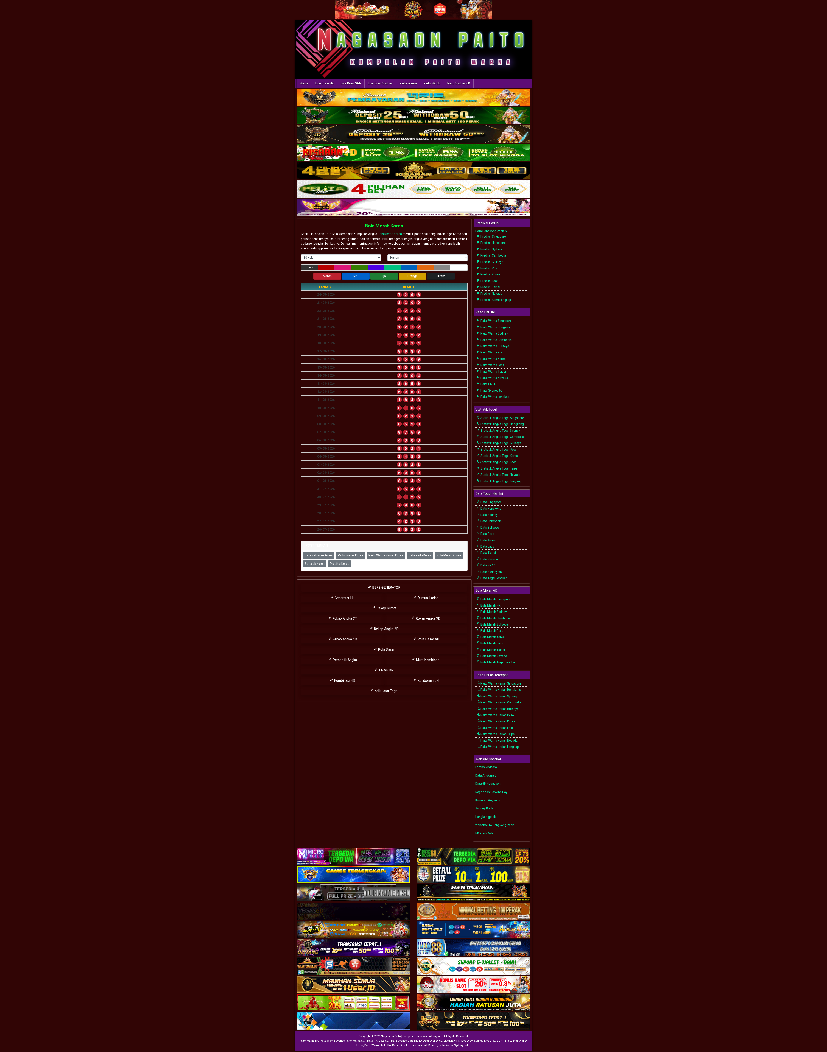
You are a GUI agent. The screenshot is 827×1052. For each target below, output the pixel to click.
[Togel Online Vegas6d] (353, 911)
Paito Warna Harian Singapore (500, 683)
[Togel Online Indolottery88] (473, 948)
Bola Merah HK (490, 605)
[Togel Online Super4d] (413, 134)
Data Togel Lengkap (493, 578)
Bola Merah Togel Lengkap (498, 662)
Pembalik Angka (344, 660)
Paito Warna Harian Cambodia (500, 702)
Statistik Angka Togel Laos (498, 462)
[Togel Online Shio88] (473, 1003)
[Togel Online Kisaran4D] (413, 152)
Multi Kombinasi (427, 660)
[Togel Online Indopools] (473, 984)
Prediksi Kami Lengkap (495, 300)
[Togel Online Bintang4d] (353, 948)
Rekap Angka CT (344, 618)
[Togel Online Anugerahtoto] (473, 929)
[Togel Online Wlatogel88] (353, 966)
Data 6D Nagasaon (488, 783)
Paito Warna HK (309, 1040)
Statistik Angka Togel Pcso (498, 449)
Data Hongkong (490, 508)
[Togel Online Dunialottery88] (473, 911)
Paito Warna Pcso (492, 352)
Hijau (384, 276)
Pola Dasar (386, 649)
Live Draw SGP (351, 83)
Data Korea (488, 540)
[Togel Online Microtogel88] (353, 856)
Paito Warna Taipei (493, 371)
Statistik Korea (315, 563)
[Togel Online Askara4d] (353, 929)
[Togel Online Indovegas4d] (473, 1021)
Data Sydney (489, 515)
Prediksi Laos (489, 281)
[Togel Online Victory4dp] (353, 874)
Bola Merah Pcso (491, 630)
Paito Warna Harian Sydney (498, 696)
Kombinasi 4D (344, 681)
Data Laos (487, 546)
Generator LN (344, 598)
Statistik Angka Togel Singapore (502, 418)
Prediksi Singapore (493, 236)
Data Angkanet (485, 775)
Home (304, 83)
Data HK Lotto (401, 1045)
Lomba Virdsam (486, 767)
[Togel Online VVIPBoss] (413, 98)
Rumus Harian (427, 598)
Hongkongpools (485, 817)
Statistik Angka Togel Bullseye (500, 443)
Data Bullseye (489, 527)
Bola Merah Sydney (493, 611)
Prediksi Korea (339, 563)
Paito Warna (408, 83)
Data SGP (384, 1040)
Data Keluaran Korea (319, 555)
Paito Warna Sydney (494, 333)
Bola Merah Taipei (492, 650)
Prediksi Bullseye (491, 262)
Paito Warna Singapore (496, 320)
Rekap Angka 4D (344, 639)
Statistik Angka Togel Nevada (500, 474)
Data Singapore (491, 502)
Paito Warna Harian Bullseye (499, 709)
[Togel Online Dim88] (413, 116)
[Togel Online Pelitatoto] (413, 189)
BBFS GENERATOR (385, 587)
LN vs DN (385, 670)
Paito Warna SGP (356, 1040)
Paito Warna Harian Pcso (497, 715)
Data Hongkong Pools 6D (492, 231)
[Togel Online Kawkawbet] (353, 893)
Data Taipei (488, 552)
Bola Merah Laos (491, 643)
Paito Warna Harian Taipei (497, 734)
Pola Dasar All (428, 639)
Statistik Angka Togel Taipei (499, 468)
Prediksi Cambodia (493, 255)
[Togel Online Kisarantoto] (413, 171)
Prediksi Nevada (491, 293)
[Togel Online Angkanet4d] (473, 966)
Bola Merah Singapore (495, 599)
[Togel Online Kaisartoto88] (353, 1003)
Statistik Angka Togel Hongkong (502, 424)
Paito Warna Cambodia (496, 340)
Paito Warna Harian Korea (385, 555)
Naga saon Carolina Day (491, 792)
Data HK (372, 1040)
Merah (327, 276)
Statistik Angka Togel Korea (499, 456)
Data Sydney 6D (491, 572)
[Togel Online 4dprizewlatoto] (353, 984)
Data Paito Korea (420, 555)
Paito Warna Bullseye (494, 346)
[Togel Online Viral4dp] (413, 207)
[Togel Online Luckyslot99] (473, 874)
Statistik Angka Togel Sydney (500, 430)
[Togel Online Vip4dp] (473, 893)
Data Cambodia (491, 521)
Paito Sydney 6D (458, 83)
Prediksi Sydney (491, 249)
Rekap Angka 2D (386, 629)
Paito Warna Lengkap (494, 396)
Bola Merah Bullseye (494, 624)
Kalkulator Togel (385, 691)
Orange (412, 276)
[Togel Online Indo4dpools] (353, 1021)
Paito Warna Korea (350, 555)
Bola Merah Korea (384, 226)
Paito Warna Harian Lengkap (499, 747)
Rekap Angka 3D (427, 618)
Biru (355, 276)
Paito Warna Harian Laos (497, 728)
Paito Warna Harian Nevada (499, 740)
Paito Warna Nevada (494, 378)
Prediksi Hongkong (493, 242)
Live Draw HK (324, 83)
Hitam (441, 276)
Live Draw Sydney (380, 83)
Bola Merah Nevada (493, 656)
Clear (309, 267)
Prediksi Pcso (489, 268)
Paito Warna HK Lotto (377, 1045)
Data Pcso (487, 533)
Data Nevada (489, 559)
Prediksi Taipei (490, 287)
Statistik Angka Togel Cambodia (502, 437)
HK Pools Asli (484, 833)
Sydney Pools (484, 808)
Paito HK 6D (432, 83)
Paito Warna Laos (492, 365)
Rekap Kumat (386, 608)
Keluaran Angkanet (488, 800)
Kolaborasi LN (428, 681)
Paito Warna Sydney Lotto (455, 1045)
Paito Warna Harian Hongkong (500, 689)
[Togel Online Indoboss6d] (473, 856)
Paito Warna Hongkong (495, 327)
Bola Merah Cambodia (495, 618)
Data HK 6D (488, 565)
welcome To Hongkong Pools (495, 825)
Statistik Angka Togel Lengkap (501, 481)
